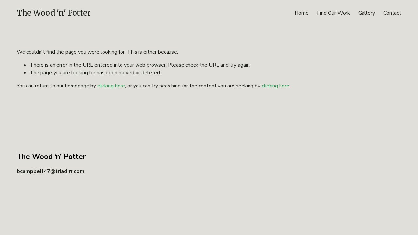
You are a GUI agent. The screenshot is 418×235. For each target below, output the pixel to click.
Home (302, 13)
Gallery (366, 13)
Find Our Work (333, 13)
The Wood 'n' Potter (53, 13)
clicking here (111, 85)
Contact (392, 13)
